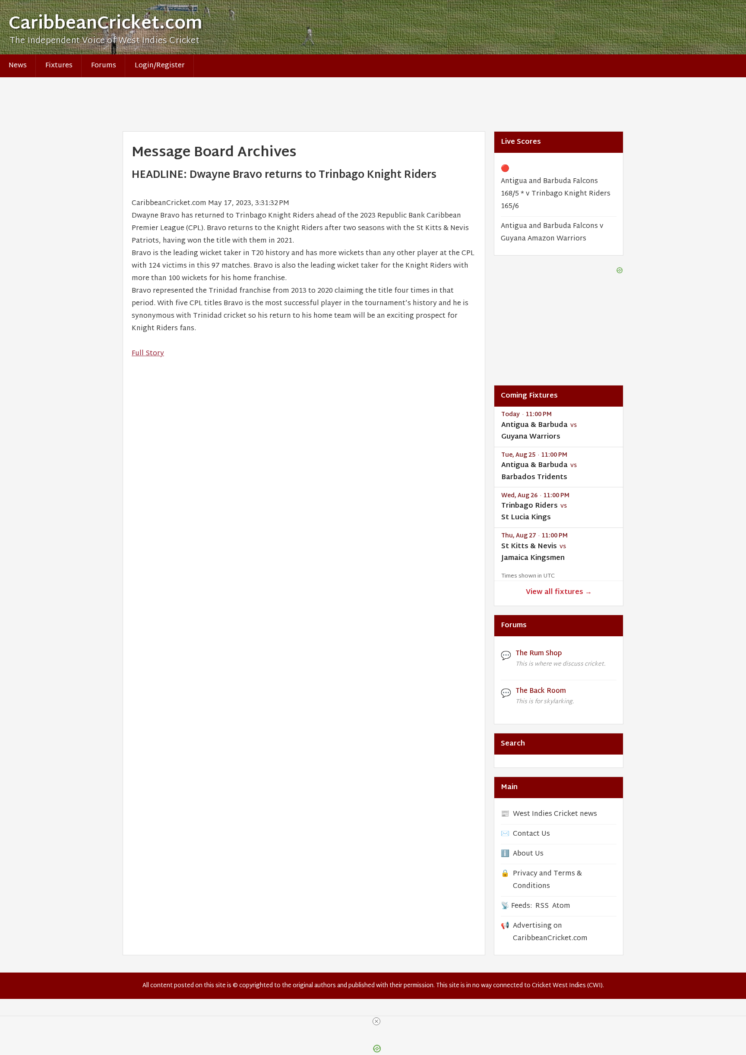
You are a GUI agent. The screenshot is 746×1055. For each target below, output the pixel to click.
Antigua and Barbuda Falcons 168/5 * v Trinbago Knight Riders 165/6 (555, 194)
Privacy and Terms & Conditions (547, 880)
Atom (561, 906)
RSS (542, 906)
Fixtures (59, 66)
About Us (528, 854)
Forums (103, 66)
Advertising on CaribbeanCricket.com (550, 932)
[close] (376, 1021)
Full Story (148, 353)
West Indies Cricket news (555, 814)
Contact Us (531, 834)
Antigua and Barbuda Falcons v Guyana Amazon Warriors (552, 232)
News (18, 66)
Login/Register (160, 66)
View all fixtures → (559, 592)
